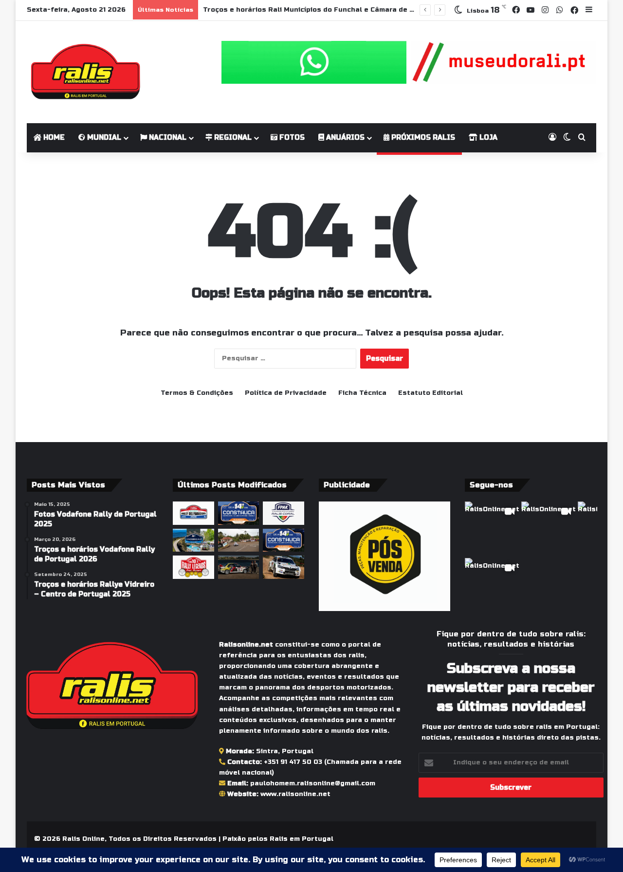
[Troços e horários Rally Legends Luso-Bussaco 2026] (193, 567)
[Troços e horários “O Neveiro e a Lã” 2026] (193, 540)
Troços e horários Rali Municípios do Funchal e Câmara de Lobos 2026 (327, 10)
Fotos (291, 137)
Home (53, 137)
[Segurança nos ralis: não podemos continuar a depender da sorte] (238, 540)
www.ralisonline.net (295, 794)
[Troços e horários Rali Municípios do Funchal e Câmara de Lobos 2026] (283, 513)
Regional (232, 137)
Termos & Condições (197, 393)
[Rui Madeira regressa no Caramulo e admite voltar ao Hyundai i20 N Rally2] (238, 567)
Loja (487, 137)
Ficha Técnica (362, 393)
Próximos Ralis (422, 137)
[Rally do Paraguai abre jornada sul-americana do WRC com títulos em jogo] (193, 513)
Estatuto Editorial (430, 393)
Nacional (166, 137)
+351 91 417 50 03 (293, 762)
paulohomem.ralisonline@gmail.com (312, 783)
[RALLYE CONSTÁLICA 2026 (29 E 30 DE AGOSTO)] (238, 513)
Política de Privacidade (286, 393)
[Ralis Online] (85, 72)
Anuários (344, 137)
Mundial (103, 137)
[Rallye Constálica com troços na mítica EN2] (283, 540)
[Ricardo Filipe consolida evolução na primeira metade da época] (283, 567)
